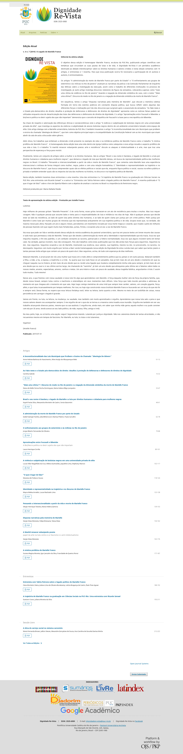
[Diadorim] (65, 706)
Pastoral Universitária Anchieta (113, 725)
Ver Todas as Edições (31, 643)
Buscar (159, 32)
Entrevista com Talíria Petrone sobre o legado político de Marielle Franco (54, 582)
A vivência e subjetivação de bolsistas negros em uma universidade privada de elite (59, 460)
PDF (28, 364)
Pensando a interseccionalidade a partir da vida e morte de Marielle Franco (55, 503)
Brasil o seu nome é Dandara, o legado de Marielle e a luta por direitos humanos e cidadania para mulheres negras (72, 399)
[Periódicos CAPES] (46, 691)
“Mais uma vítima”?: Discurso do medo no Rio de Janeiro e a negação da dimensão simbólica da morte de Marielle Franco (75, 385)
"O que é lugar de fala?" (33, 475)
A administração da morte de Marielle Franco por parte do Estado (51, 413)
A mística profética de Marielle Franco (39, 550)
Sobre (53, 32)
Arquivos (32, 32)
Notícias (43, 32)
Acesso (26, 5)
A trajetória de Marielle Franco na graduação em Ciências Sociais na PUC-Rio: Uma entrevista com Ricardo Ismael (71, 596)
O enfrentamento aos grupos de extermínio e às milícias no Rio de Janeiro (55, 428)
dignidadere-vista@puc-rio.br (98, 721)
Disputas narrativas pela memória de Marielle (42, 518)
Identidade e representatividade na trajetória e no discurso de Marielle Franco (56, 489)
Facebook (139, 721)
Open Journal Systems (139, 663)
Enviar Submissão (139, 674)
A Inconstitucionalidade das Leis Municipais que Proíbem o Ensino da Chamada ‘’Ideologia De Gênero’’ (67, 356)
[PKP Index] (124, 706)
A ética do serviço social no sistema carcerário (43, 628)
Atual (23, 32)
